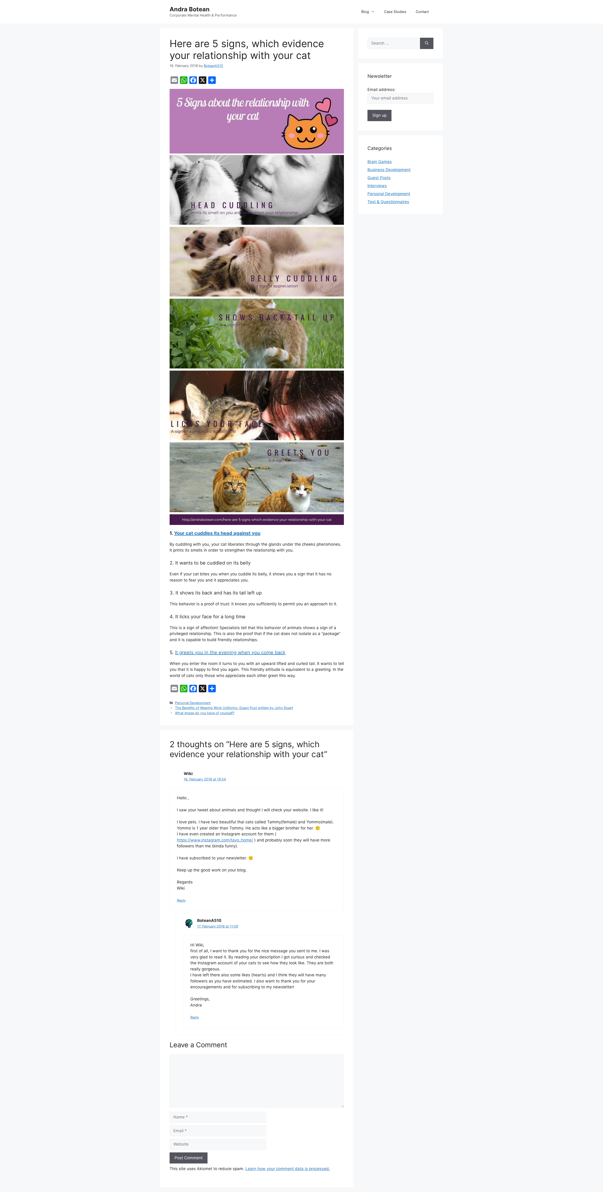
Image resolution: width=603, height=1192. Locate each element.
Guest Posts (379, 177)
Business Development (389, 169)
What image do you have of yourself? (204, 713)
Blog (365, 11)
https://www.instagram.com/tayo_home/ (215, 840)
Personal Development (193, 703)
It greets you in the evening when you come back (230, 652)
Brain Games (379, 161)
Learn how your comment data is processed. (287, 1168)
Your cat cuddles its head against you (217, 533)
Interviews (377, 185)
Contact (422, 11)
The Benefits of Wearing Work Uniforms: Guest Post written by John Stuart (234, 708)
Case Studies (395, 11)
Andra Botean (190, 9)
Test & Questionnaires (388, 201)
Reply (181, 900)
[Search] (426, 43)
